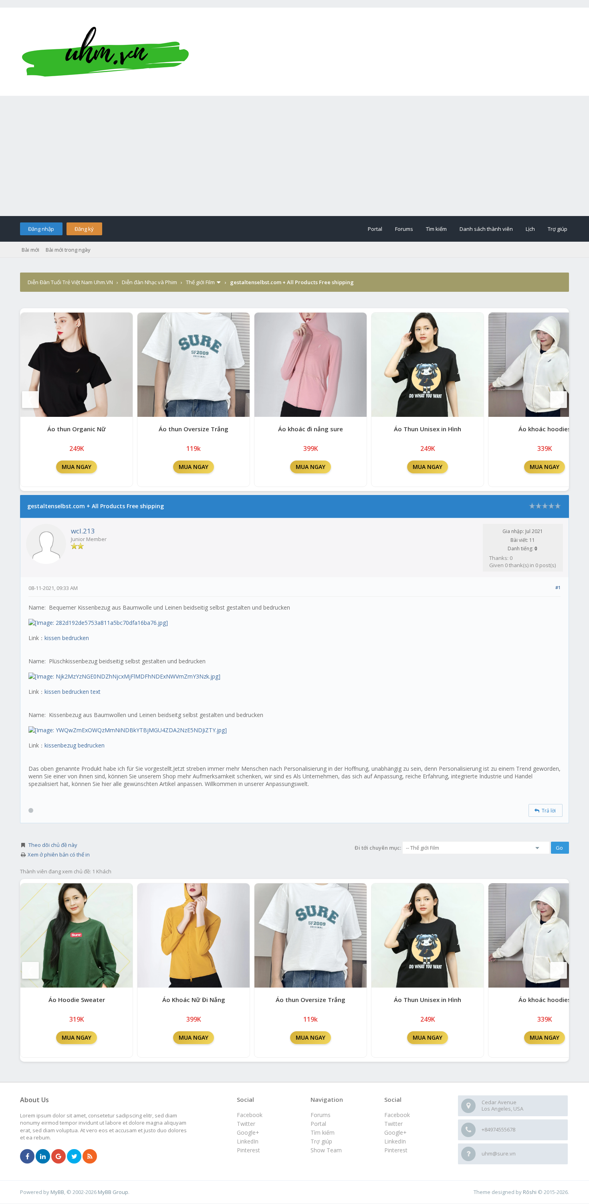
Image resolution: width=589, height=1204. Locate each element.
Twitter (393, 1123)
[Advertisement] (294, 156)
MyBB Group (113, 1192)
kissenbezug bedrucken (74, 745)
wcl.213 (83, 530)
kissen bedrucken (66, 638)
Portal (375, 228)
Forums (404, 228)
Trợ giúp (557, 228)
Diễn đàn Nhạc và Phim (149, 282)
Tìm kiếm (436, 228)
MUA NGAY (76, 467)
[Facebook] (27, 1156)
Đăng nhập (41, 228)
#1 (558, 587)
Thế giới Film (200, 282)
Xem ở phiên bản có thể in (59, 854)
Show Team (326, 1150)
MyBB (57, 1192)
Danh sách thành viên (486, 228)
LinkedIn (395, 1141)
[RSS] (90, 1156)
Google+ (395, 1132)
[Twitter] (74, 1156)
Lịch (530, 228)
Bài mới (30, 249)
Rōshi (530, 1192)
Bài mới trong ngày (68, 249)
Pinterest (395, 1150)
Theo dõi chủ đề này (52, 844)
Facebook (397, 1115)
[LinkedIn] (43, 1156)
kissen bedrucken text (72, 691)
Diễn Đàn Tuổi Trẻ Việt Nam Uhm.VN (70, 282)
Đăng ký (84, 228)
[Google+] (58, 1156)
